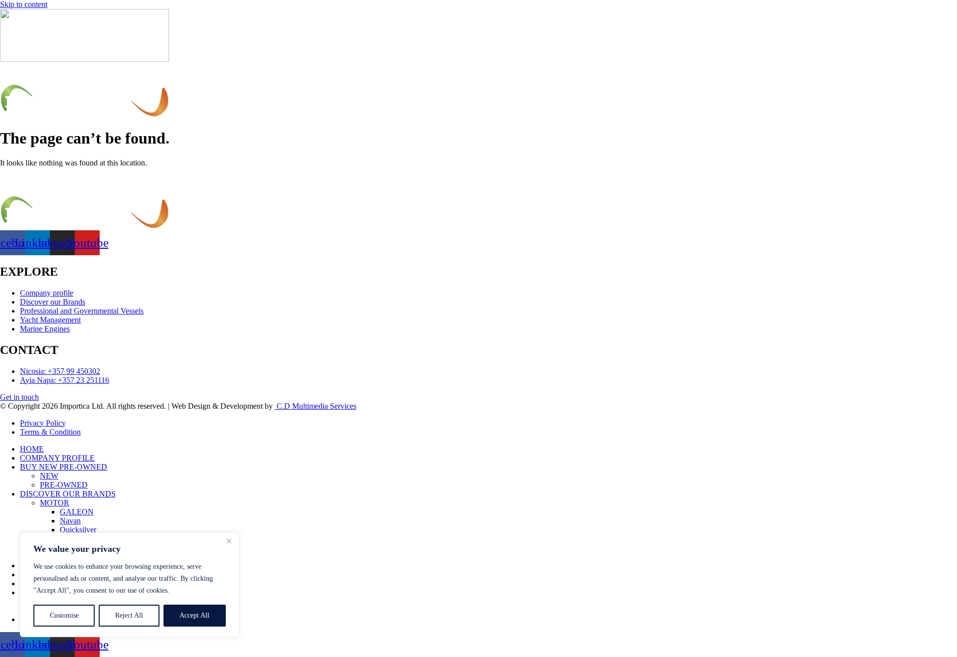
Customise (64, 615)
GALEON (77, 511)
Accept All (194, 615)
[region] (129, 584)
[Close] (229, 541)
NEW (49, 476)
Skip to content (23, 4)
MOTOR (54, 502)
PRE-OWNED (64, 485)
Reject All (129, 615)
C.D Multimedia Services (315, 406)
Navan (70, 520)
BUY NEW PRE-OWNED (63, 467)
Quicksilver (78, 529)
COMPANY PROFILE (57, 458)
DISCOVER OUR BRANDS (68, 494)
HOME (32, 449)
